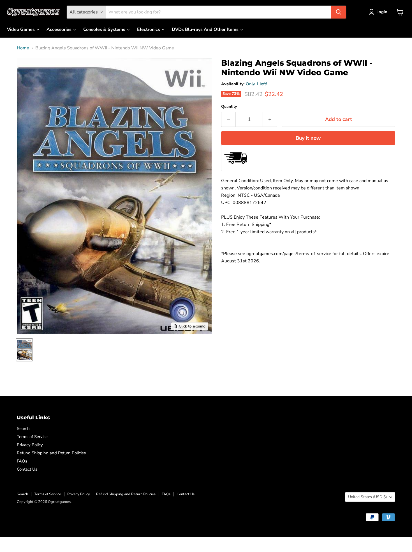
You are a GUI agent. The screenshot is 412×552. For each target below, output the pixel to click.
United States (367, 497)
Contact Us (27, 469)
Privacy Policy (30, 445)
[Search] (338, 12)
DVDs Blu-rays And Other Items (206, 29)
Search (23, 428)
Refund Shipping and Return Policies (51, 453)
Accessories (60, 29)
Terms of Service (32, 436)
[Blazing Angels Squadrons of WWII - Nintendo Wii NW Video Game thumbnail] (24, 350)
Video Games (21, 29)
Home (23, 48)
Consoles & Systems (104, 29)
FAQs (22, 461)
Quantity (229, 106)
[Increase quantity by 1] (270, 119)
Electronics (149, 29)
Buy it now (308, 138)
